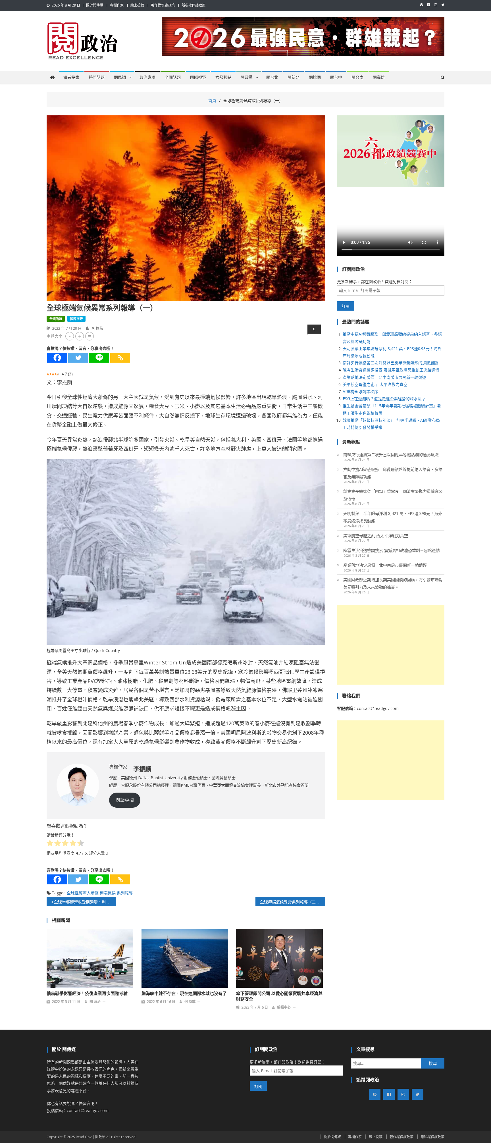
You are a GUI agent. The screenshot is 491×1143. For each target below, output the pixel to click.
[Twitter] (78, 358)
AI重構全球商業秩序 (360, 391)
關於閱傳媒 (94, 5)
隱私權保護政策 (193, 5)
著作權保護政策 (163, 5)
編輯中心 (284, 1007)
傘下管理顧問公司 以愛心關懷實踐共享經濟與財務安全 (279, 996)
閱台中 (336, 77)
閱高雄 (379, 77)
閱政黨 (247, 77)
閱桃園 (315, 77)
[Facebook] (57, 358)
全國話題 (173, 77)
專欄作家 (117, 5)
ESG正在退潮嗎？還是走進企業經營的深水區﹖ (384, 398)
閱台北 (272, 77)
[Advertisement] (390, 645)
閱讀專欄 (125, 800)
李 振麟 (97, 328)
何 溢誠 (189, 1001)
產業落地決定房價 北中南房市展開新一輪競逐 (384, 377)
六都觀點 (223, 77)
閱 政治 (95, 1001)
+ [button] (79, 336)
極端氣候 (108, 892)
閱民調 (120, 77)
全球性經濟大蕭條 (83, 892)
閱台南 (357, 77)
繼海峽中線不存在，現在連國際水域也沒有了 (184, 993)
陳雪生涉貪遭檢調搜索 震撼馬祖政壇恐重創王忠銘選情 (391, 370)
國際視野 (198, 77)
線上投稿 (137, 5)
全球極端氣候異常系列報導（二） (290, 902)
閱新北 (293, 77)
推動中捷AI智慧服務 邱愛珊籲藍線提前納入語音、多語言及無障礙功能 (392, 473)
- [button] (70, 336)
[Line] (99, 358)
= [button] (89, 336)
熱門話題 (97, 77)
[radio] (50, 844)
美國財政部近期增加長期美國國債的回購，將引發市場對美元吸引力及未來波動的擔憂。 (393, 583)
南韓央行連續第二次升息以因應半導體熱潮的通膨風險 (390, 362)
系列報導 (125, 892)
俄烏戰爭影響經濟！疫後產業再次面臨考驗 (87, 993)
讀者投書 (71, 77)
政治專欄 (147, 77)
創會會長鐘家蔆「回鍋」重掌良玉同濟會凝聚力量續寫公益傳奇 (393, 495)
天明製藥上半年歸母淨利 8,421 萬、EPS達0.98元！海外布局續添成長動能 (392, 517)
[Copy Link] (120, 358)
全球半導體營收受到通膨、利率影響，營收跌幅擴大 (85, 902)
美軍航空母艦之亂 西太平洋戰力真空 (375, 384)
